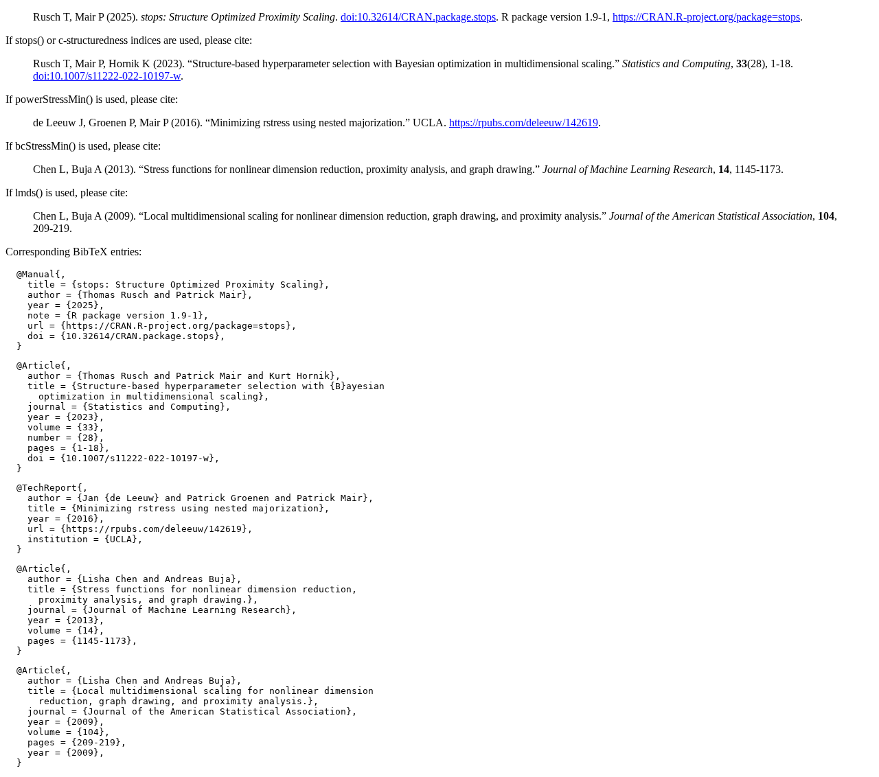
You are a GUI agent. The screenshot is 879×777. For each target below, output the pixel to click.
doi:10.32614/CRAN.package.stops (418, 17)
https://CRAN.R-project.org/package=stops (706, 17)
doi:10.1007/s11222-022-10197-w (107, 76)
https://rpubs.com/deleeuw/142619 (523, 122)
